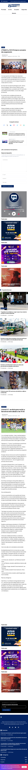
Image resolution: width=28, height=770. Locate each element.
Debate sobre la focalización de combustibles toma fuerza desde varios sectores (14, 738)
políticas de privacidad (15, 767)
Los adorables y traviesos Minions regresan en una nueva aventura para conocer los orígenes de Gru (13, 744)
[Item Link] (14, 301)
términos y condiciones (7, 768)
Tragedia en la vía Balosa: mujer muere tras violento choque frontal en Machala (14, 312)
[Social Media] (10, 727)
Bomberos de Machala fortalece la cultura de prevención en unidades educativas (12, 365)
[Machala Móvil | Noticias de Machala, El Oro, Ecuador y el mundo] (14, 5)
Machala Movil (5, 55)
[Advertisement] (14, 29)
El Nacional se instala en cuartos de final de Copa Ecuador (13, 733)
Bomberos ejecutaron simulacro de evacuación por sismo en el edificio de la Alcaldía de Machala (14, 339)
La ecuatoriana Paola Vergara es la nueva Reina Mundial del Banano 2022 (14, 750)
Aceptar (24, 767)
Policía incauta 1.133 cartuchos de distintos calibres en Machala (13, 391)
